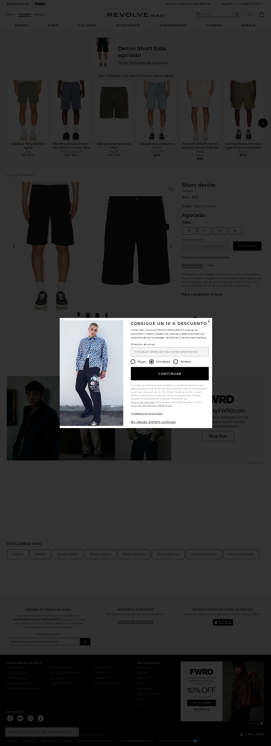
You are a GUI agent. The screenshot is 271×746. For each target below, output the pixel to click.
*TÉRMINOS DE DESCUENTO (147, 413)
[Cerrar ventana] (208, 321)
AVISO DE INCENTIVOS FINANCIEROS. (152, 405)
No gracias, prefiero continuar (153, 422)
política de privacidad (143, 402)
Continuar (169, 374)
